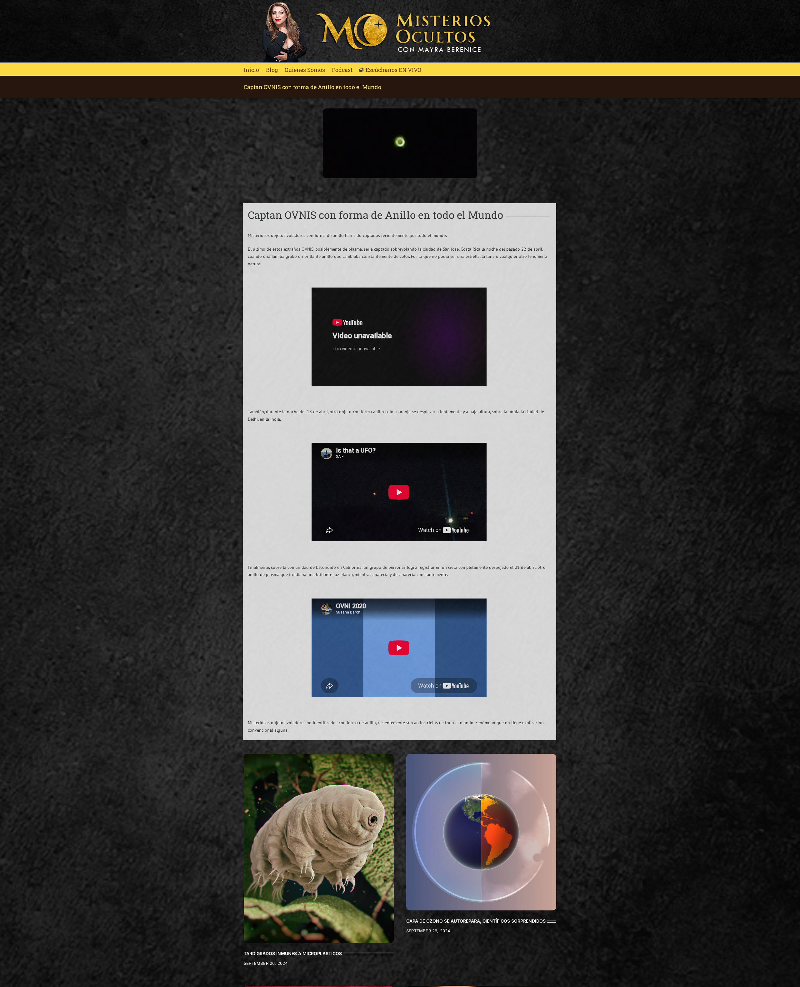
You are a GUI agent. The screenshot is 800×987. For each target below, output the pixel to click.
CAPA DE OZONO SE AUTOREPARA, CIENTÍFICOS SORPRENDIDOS (476, 921)
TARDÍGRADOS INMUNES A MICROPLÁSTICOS (293, 953)
